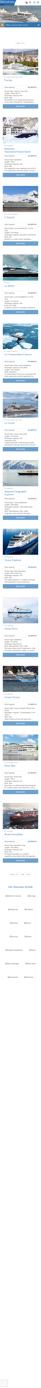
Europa (8, 80)
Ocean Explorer (12, 560)
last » (29, 874)
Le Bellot (9, 285)
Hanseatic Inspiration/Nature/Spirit (17, 150)
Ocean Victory (12, 697)
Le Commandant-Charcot (18, 354)
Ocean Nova (11, 628)
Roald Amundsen (13, 834)
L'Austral (9, 217)
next (22, 874)
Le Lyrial (9, 423)
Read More (20, 106)
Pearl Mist (9, 765)
